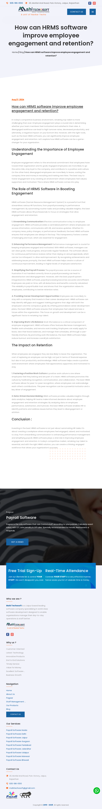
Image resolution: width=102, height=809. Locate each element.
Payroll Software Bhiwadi (17, 760)
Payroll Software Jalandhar (18, 749)
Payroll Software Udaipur (17, 752)
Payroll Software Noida (16, 730)
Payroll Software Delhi (16, 734)
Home (15, 52)
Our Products (12, 705)
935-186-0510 (16, 3)
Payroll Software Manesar (18, 756)
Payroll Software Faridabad (18, 745)
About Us (10, 694)
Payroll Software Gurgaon (18, 741)
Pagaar (9, 698)
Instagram (94, 3)
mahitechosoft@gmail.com (22, 788)
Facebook (89, 3)
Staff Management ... (16, 701)
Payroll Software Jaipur (16, 737)
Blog (21, 52)
